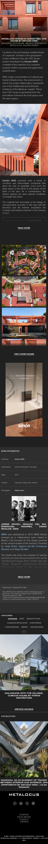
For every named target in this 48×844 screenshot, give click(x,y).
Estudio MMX (31, 62)
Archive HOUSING (24, 709)
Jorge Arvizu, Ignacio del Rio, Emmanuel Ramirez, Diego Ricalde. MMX (24, 526)
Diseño (24, 627)
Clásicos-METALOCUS (17, 623)
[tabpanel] (24, 672)
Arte (22, 618)
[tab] (12, 619)
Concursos (35, 623)
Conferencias (12, 627)
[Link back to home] (24, 796)
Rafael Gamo (19, 490)
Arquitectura (33, 618)
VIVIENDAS (12, 618)
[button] (4, 672)
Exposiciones (36, 627)
